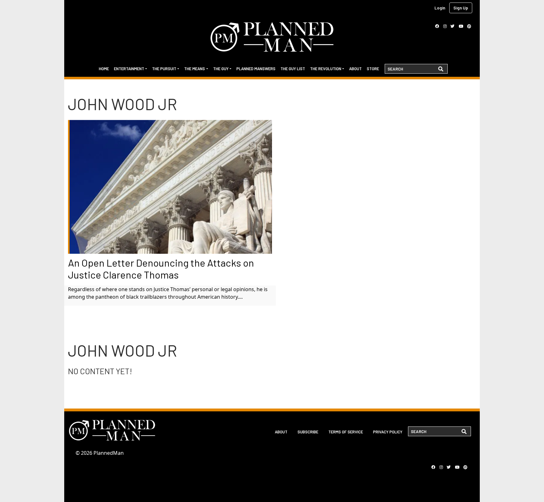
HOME (104, 68)
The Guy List (292, 68)
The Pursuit (164, 68)
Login (439, 7)
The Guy (221, 68)
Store (373, 68)
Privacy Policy (387, 431)
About (355, 68)
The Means (194, 68)
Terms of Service (345, 431)
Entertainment (129, 68)
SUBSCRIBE (308, 431)
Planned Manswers (255, 68)
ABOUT (281, 431)
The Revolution (325, 68)
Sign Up (460, 7)
